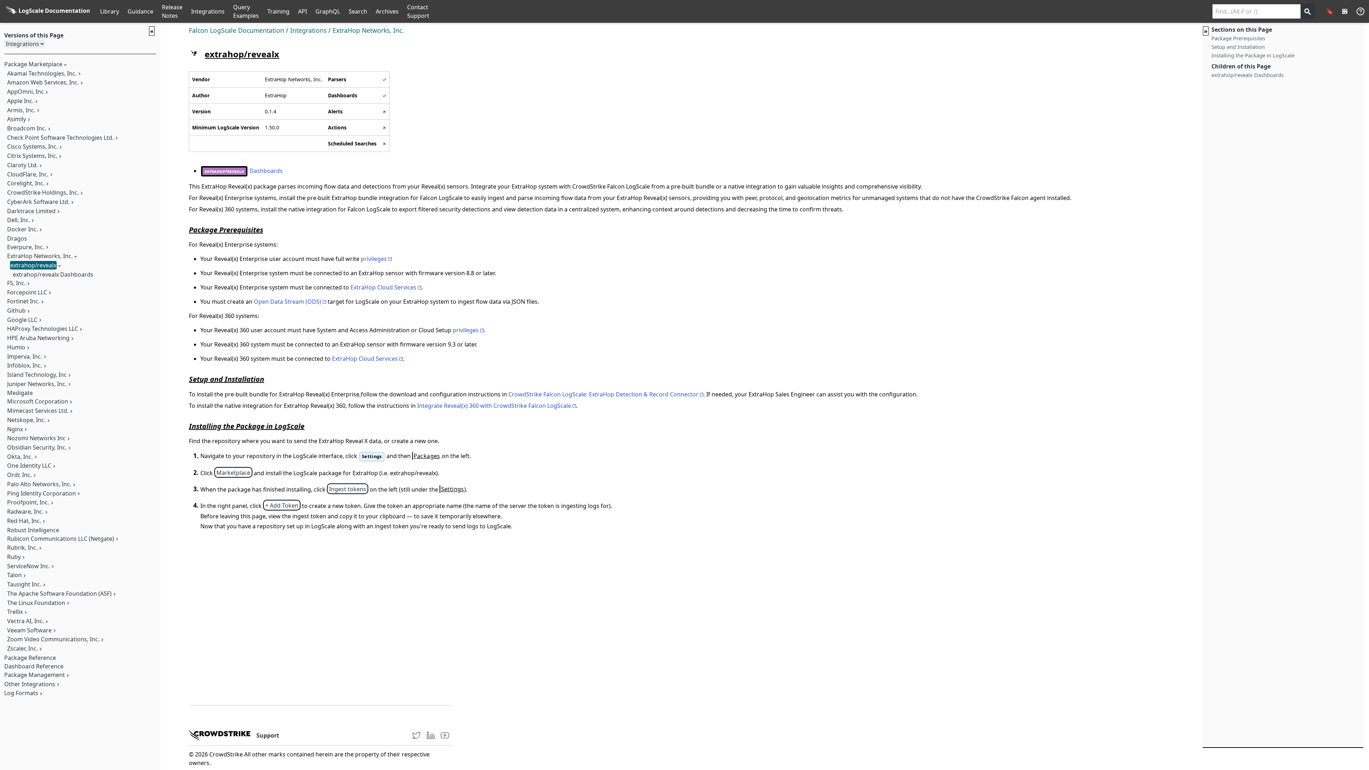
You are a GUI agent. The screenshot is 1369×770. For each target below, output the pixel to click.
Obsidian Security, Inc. (37, 447)
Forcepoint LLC (27, 292)
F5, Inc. (16, 283)
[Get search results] (1308, 11)
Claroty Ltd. (22, 165)
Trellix (15, 612)
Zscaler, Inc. (22, 648)
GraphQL (328, 11)
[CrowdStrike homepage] (220, 735)
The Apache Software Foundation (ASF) (59, 593)
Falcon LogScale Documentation (236, 30)
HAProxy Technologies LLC (42, 329)
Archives (387, 11)
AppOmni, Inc (25, 92)
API (302, 11)
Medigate (20, 393)
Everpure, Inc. (25, 247)
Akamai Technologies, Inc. (42, 73)
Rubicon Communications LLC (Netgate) (60, 539)
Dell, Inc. (18, 220)
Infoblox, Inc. (24, 365)
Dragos (17, 238)
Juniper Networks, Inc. (37, 384)
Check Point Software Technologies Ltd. (60, 138)
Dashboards (244, 171)
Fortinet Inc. (23, 301)
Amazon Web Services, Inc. (43, 82)
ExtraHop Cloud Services (383, 287)
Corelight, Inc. (26, 183)
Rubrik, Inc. (22, 547)
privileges (374, 259)
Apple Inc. (20, 101)
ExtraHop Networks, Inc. (40, 256)
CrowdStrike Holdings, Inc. (43, 192)
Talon (14, 575)
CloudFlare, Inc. (27, 174)
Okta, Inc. (20, 457)
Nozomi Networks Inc (36, 438)
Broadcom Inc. (26, 128)
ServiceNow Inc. (28, 566)
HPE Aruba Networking (38, 338)
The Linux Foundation (36, 603)
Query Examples (246, 11)
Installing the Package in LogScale (1252, 55)
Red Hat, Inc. (24, 521)
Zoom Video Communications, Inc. (53, 639)
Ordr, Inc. (19, 475)
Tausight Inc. (24, 584)
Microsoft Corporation (37, 401)
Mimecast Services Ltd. (37, 411)
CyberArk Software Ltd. (38, 202)
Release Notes (172, 11)
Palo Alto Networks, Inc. (39, 484)
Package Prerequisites (1238, 38)
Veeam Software (29, 630)
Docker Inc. (22, 229)
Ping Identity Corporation (41, 493)
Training (278, 11)
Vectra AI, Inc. (25, 621)
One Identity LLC (29, 465)
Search (358, 11)
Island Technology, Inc (37, 375)
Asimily (16, 119)
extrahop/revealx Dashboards (53, 274)
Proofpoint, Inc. (28, 502)
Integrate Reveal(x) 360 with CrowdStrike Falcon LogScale (494, 406)
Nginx (15, 429)
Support (267, 735)
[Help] (1360, 11)
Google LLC (22, 320)
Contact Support (418, 11)
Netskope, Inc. (26, 420)
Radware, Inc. (25, 511)
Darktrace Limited (31, 211)
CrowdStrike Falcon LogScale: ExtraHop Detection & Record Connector (603, 394)
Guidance (140, 11)
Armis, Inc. (21, 110)
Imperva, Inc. (24, 356)
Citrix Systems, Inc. (32, 156)
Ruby (14, 557)
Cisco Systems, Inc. (32, 146)
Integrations (208, 11)
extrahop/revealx (33, 265)
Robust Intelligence (33, 530)
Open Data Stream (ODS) (287, 302)
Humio (16, 347)
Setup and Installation (1238, 46)
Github (16, 310)
